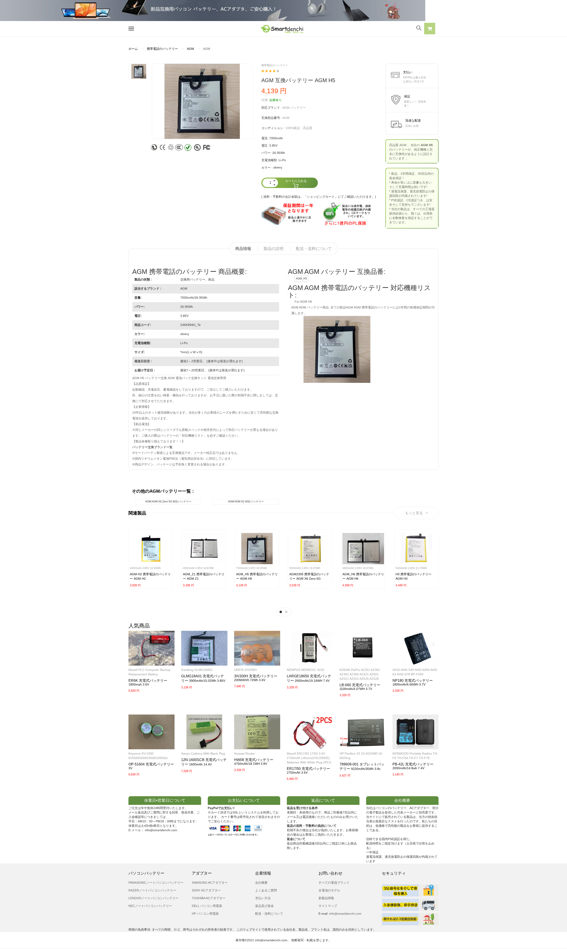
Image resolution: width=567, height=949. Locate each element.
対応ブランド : (271, 107)
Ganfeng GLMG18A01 (197, 670)
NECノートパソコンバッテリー (150, 906)
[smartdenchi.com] (283, 28)
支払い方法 (263, 898)
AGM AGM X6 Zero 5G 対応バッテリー (168, 501)
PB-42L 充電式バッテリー (412, 764)
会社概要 (261, 882)
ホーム (133, 48)
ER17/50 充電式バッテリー (308, 769)
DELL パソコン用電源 (207, 906)
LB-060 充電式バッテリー (360, 685)
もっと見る (414, 513)
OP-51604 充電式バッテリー (151, 764)
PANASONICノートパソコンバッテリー (155, 882)
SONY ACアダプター (206, 890)
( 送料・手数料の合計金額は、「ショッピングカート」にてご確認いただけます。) (318, 196)
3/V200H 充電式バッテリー (255, 676)
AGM (190, 48)
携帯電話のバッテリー (162, 48)
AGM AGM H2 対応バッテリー (246, 501)
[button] (429, 29)
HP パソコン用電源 (205, 913)
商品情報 (243, 248)
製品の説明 (274, 248)
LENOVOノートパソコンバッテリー (153, 898)
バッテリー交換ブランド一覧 (152, 447)
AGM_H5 (301, 278)
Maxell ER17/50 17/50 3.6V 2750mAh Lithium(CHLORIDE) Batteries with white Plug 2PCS (309, 758)
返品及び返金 (264, 906)
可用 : (265, 100)
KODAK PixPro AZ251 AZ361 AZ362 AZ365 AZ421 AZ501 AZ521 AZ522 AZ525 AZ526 (360, 674)
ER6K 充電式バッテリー (147, 680)
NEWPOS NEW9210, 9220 (305, 670)
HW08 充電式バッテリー (253, 760)
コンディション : (273, 128)
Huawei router (244, 753)
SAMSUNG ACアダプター (210, 882)
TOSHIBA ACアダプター (208, 898)
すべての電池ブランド (334, 882)
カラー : (266, 167)
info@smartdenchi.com (344, 913)
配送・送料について (314, 248)
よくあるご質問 (266, 890)
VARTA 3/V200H (245, 670)
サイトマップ (327, 906)
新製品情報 (326, 898)
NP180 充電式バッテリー (412, 680)
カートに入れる (296, 181)
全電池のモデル (329, 890)
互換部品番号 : (271, 118)
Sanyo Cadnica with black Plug (203, 753)
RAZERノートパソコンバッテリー (152, 890)
